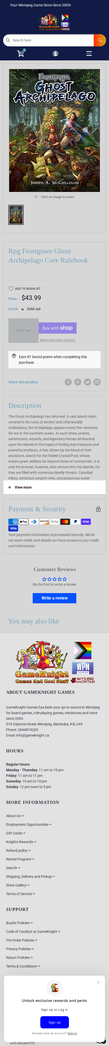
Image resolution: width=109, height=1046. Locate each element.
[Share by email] (97, 382)
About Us (13, 816)
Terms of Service (19, 894)
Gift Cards (14, 833)
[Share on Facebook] (68, 382)
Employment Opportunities (27, 824)
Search (11, 868)
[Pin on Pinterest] (77, 382)
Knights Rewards (19, 842)
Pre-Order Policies (20, 940)
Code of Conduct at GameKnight (31, 932)
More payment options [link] (57, 340)
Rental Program (18, 859)
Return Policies (17, 958)
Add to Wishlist (27, 289)
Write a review (55, 598)
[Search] (100, 40)
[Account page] (55, 53)
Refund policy (16, 850)
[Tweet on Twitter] (87, 382)
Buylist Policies (17, 923)
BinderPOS (26, 1043)
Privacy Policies (18, 949)
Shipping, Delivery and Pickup (29, 876)
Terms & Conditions (21, 966)
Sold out (23, 330)
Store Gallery (16, 885)
